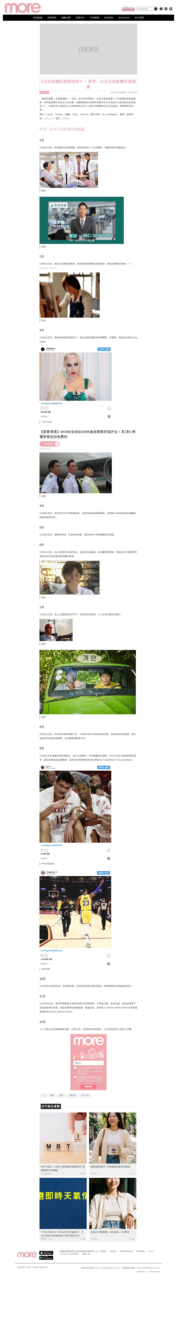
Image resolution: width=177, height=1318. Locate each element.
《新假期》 (103, 1251)
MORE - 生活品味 (47, 1239)
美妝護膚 (37, 17)
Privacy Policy (154, 1272)
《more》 (151, 1251)
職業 (115, 98)
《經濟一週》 (86, 1254)
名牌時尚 (51, 17)
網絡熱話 (44, 92)
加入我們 (139, 17)
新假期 (66, 118)
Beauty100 (124, 17)
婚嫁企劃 (66, 17)
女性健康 (94, 17)
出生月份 (85, 1095)
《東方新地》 (140, 1251)
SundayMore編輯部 (118, 92)
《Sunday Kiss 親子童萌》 (69, 1254)
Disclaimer (141, 1272)
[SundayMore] (23, 8)
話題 (61, 1095)
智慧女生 (80, 17)
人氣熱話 (72, 1095)
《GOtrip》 (113, 1251)
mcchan (94, 1173)
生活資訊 (108, 17)
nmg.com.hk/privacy (84, 1071)
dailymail (49, 118)
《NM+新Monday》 (126, 1251)
